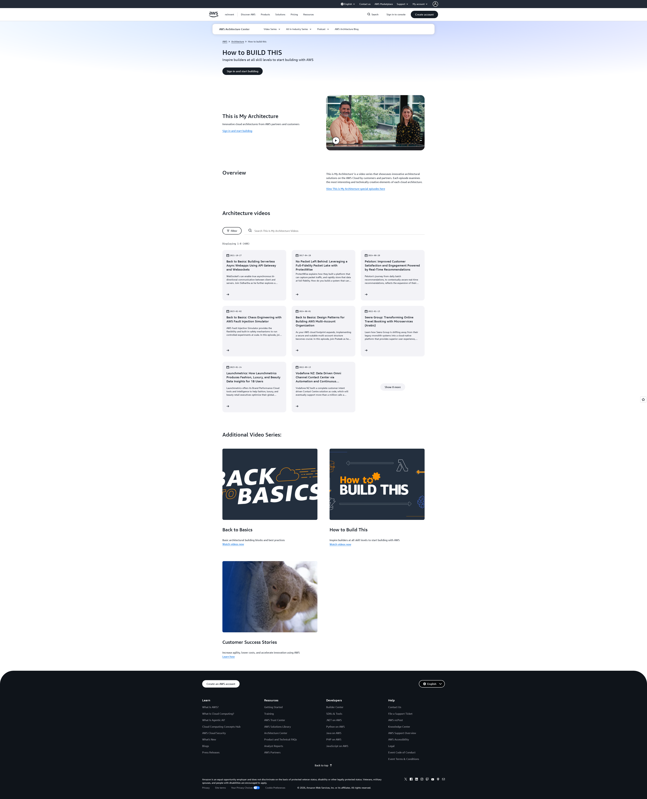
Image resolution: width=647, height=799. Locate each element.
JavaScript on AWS (337, 746)
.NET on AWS (334, 720)
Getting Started (273, 707)
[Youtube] (432, 779)
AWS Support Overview (402, 733)
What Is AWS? (210, 707)
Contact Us (394, 707)
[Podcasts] (438, 779)
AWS (224, 41)
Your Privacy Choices (242, 787)
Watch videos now (233, 544)
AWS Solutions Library (277, 726)
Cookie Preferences (275, 787)
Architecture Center (275, 733)
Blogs (205, 746)
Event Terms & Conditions (403, 759)
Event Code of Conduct (401, 752)
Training (269, 713)
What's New (209, 739)
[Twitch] (427, 779)
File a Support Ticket (400, 713)
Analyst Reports (273, 746)
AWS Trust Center (274, 720)
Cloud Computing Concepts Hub (221, 726)
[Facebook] (411, 779)
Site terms (220, 787)
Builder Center (334, 707)
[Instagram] (422, 779)
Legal (391, 746)
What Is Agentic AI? (213, 720)
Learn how (228, 656)
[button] (248, 14)
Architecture (237, 41)
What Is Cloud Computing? (218, 713)
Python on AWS (335, 726)
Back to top (321, 765)
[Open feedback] (643, 399)
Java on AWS (333, 733)
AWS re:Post (395, 720)
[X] (405, 779)
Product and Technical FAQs (280, 739)
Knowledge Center (399, 726)
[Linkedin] (416, 779)
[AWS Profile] (435, 4)
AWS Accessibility (398, 739)
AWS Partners (272, 752)
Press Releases (211, 752)
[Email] (443, 779)
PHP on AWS (333, 739)
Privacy (206, 787)
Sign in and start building (237, 130)
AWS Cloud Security (214, 733)
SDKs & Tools (334, 713)
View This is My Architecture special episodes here (355, 188)
